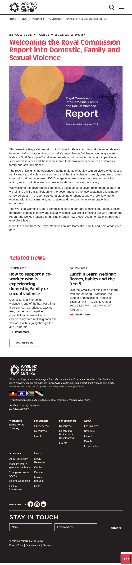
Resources (40, 431)
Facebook (30, 504)
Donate (38, 472)
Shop (37, 486)
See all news (24, 342)
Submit (116, 528)
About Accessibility (19, 409)
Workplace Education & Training (16, 424)
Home (13, 19)
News (24, 19)
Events (38, 436)
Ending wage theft (19, 481)
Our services (41, 426)
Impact (88, 436)
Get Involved (91, 426)
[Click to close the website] (126, 559)
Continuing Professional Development (66, 434)
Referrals (89, 431)
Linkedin (43, 504)
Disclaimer (48, 545)
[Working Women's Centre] (23, 7)
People (88, 441)
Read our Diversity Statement (24, 405)
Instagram (37, 504)
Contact (38, 467)
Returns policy (33, 545)
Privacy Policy (16, 545)
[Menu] (120, 7)
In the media (91, 446)
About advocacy (18, 458)
